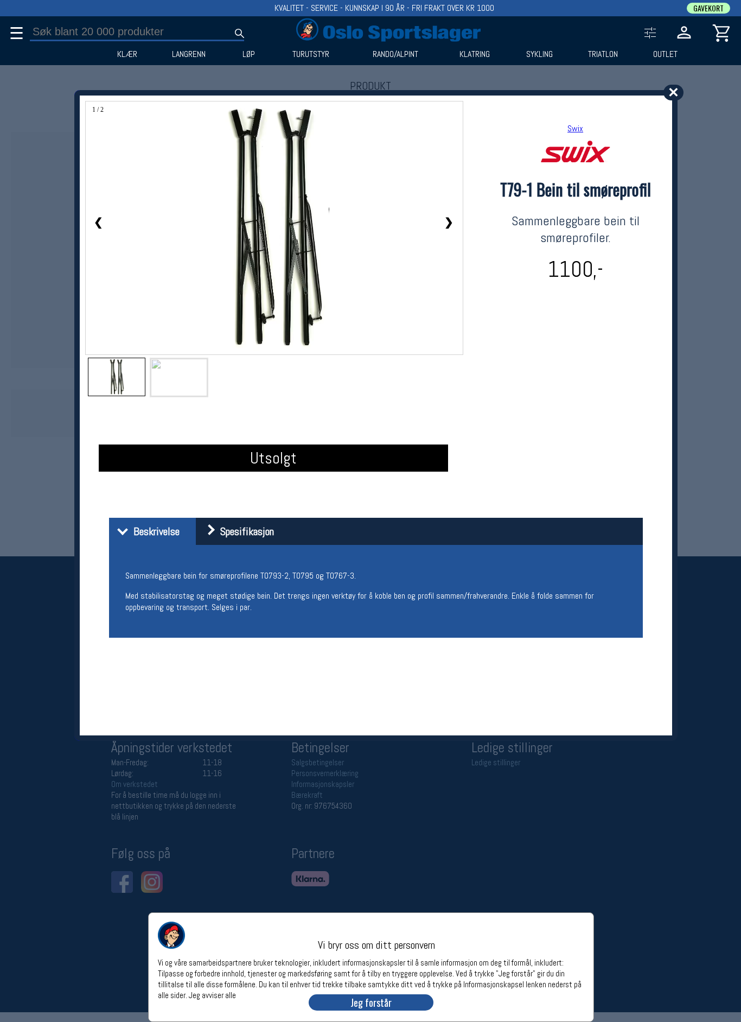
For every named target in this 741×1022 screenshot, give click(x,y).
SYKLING (539, 54)
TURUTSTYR (310, 54)
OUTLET (665, 54)
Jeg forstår (371, 1002)
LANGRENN (189, 54)
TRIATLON (603, 54)
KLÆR (127, 54)
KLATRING (474, 54)
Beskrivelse (154, 531)
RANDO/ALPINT (395, 54)
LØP (248, 54)
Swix (575, 128)
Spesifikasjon (244, 531)
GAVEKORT (708, 8)
